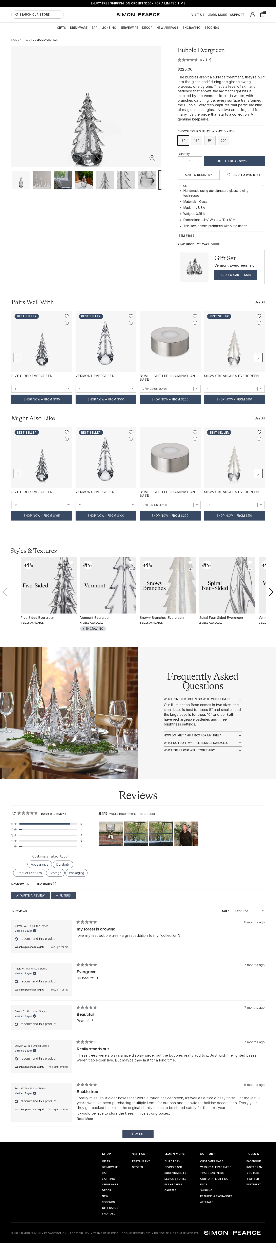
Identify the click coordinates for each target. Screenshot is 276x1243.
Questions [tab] (46, 885)
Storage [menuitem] (55, 873)
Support (237, 14)
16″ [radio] (210, 140)
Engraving (191, 27)
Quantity (184, 154)
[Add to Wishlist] (66, 316)
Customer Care (211, 1161)
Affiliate (206, 1202)
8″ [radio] (183, 140)
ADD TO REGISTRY (198, 174)
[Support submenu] (246, 14)
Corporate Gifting (214, 1179)
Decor (147, 27)
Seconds (211, 27)
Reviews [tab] (21, 885)
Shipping (206, 1190)
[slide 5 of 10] (105, 180)
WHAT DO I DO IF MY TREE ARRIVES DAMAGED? (196, 743)
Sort (226, 911)
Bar (95, 27)
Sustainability (175, 1173)
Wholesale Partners (215, 1167)
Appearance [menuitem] (39, 864)
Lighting (108, 27)
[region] (149, 834)
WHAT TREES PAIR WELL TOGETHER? (189, 750)
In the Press (173, 1184)
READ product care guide (199, 244)
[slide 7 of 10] (147, 180)
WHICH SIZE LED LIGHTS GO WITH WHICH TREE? (197, 699)
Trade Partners (212, 1173)
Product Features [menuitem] (29, 873)
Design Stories (175, 1179)
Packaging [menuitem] (76, 873)
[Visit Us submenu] (206, 14)
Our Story (172, 1161)
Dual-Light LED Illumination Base (167, 377)
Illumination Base (185, 705)
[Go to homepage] (138, 14)
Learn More (217, 14)
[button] (152, 158)
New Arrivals (168, 27)
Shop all (108, 1213)
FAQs (203, 1184)
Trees (26, 39)
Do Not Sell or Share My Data (176, 1233)
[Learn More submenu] (229, 14)
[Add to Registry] (66, 322)
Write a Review (35, 896)
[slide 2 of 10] (42, 180)
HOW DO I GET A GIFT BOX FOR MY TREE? (192, 735)
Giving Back (173, 1167)
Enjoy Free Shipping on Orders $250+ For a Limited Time (138, 3)
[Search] (17, 14)
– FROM (42, 399)
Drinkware (79, 27)
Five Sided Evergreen (32, 376)
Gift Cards (110, 1208)
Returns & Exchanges (216, 1196)
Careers (170, 1190)
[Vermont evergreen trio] (194, 267)
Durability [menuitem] (63, 864)
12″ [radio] (196, 140)
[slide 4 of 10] (84, 180)
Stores (137, 1167)
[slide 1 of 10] (21, 180)
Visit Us (197, 14)
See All (260, 302)
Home (15, 39)
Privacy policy (55, 1233)
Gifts (61, 27)
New (105, 1196)
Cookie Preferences (136, 1233)
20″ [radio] (223, 140)
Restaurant (141, 1161)
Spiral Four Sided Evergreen (221, 618)
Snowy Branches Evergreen (231, 376)
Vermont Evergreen (95, 376)
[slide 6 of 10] (126, 180)
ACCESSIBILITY (80, 1233)
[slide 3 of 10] (63, 180)
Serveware (129, 27)
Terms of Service (105, 1233)
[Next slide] (258, 357)
